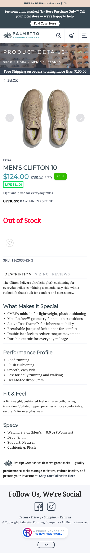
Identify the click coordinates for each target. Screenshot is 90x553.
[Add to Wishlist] (10, 243)
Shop (7, 62)
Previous (9, 118)
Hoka (22, 62)
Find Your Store (45, 23)
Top (46, 545)
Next (80, 118)
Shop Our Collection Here (57, 475)
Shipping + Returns (57, 517)
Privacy (36, 517)
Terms (23, 517)
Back (12, 80)
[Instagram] (51, 506)
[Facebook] (38, 506)
